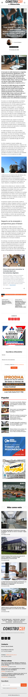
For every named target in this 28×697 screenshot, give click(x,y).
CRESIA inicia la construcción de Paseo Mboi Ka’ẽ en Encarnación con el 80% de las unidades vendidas (13, 609)
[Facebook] (9, 319)
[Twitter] (12, 319)
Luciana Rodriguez (17, 42)
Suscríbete (24, 685)
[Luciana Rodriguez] (9, 42)
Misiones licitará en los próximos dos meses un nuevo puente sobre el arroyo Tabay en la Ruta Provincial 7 (18, 430)
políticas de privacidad (13, 688)
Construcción (4, 666)
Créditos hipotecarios (10, 294)
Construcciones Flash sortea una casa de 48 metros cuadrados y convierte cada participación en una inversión (13, 557)
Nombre (3, 354)
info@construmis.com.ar (11, 654)
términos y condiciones (19, 364)
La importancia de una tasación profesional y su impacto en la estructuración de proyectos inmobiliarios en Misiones (13, 583)
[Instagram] (9, 638)
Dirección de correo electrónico (8, 359)
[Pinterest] (15, 319)
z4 (2, 296)
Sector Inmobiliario (14, 24)
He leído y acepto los (14, 364)
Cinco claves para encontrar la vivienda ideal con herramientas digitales (7, 303)
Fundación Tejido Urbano (21, 294)
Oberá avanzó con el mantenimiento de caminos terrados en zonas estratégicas (18, 410)
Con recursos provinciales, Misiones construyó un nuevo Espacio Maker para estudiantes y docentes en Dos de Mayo (18, 403)
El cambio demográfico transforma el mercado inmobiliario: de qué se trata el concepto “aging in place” (18, 424)
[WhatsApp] (18, 319)
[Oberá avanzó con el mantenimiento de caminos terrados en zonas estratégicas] (5, 410)
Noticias (3, 671)
